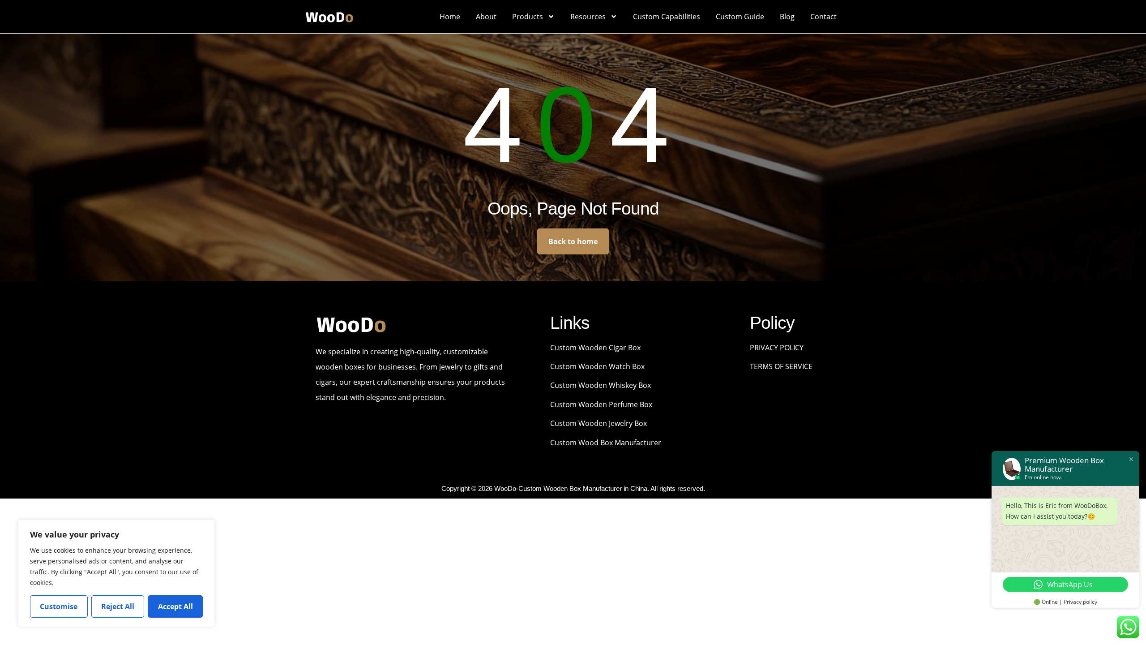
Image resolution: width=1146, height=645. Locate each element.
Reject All (117, 606)
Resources (588, 17)
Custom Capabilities (666, 17)
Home (450, 17)
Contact (823, 17)
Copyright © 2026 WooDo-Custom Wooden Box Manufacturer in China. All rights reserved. (573, 488)
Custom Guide (740, 17)
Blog (787, 17)
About (486, 17)
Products (527, 17)
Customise (58, 606)
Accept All (175, 606)
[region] (116, 573)
